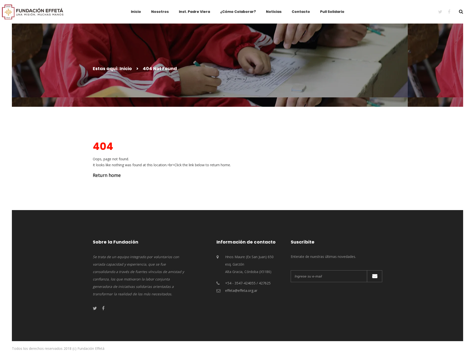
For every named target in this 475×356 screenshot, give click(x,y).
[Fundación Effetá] (32, 11)
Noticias (274, 11)
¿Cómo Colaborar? (238, 11)
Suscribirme (374, 276)
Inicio (136, 11)
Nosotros (160, 11)
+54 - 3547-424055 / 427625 (248, 283)
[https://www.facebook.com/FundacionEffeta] (446, 12)
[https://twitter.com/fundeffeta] (437, 12)
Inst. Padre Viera (194, 11)
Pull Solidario (332, 11)
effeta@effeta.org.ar (241, 290)
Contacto (301, 11)
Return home (107, 175)
